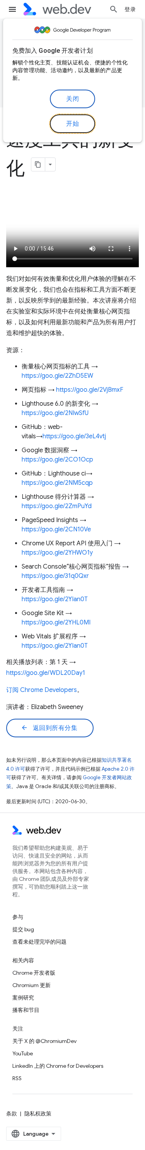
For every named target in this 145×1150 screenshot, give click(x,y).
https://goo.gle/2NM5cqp (57, 483)
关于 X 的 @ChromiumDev (44, 1041)
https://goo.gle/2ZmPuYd (57, 506)
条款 (11, 1113)
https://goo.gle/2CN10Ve (56, 529)
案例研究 (23, 997)
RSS (17, 1078)
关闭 (72, 99)
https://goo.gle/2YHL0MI (56, 622)
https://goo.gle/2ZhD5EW (57, 376)
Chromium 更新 (31, 985)
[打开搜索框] (113, 9)
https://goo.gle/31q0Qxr (55, 576)
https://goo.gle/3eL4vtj (74, 436)
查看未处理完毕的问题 (39, 941)
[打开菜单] (12, 9)
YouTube (22, 1053)
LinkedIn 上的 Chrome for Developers (57, 1065)
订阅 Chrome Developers (41, 690)
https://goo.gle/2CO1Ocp (57, 459)
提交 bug (23, 929)
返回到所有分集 (49, 728)
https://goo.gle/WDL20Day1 (45, 673)
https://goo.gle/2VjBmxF (89, 390)
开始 (72, 124)
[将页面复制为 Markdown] (38, 164)
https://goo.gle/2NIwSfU (55, 413)
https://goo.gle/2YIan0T (55, 599)
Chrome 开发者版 (33, 972)
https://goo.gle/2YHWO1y (57, 553)
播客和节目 (25, 1009)
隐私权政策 (37, 1113)
